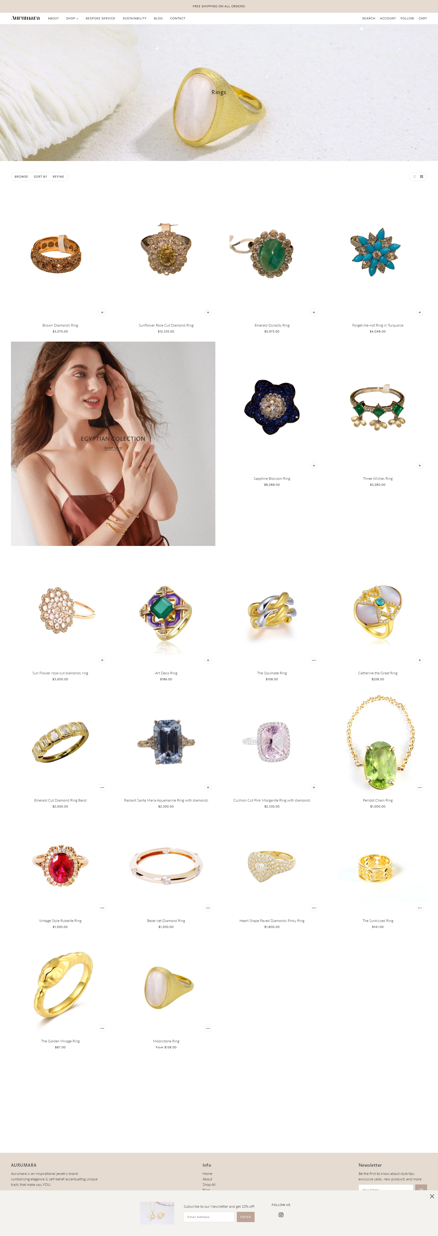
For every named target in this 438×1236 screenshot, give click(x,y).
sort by (40, 176)
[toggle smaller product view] (422, 176)
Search (368, 18)
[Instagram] (281, 1214)
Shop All (209, 1184)
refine (58, 176)
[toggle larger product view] (413, 176)
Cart (423, 18)
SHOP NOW (113, 448)
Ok (421, 1189)
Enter (245, 1217)
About (207, 1179)
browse (21, 176)
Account (388, 18)
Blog (206, 1190)
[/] (25, 18)
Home (207, 1173)
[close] (432, 1196)
